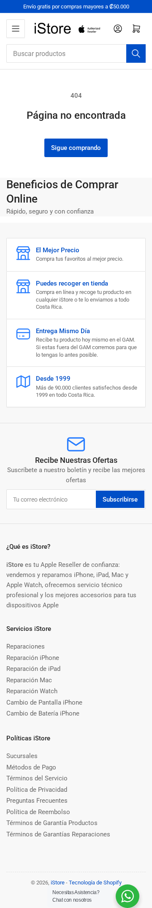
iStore (58, 882)
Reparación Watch (31, 691)
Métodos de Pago (31, 767)
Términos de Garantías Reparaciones (58, 834)
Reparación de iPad (33, 669)
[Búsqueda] (136, 53)
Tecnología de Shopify (95, 882)
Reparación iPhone (32, 658)
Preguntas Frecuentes (37, 800)
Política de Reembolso (38, 812)
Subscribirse (120, 499)
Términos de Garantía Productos (52, 823)
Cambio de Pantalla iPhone (44, 702)
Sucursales (22, 756)
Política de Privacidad (36, 789)
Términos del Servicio (37, 778)
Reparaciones (25, 646)
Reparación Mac (29, 680)
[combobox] (76, 53)
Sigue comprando (76, 148)
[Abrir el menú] (15, 28)
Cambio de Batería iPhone (42, 713)
